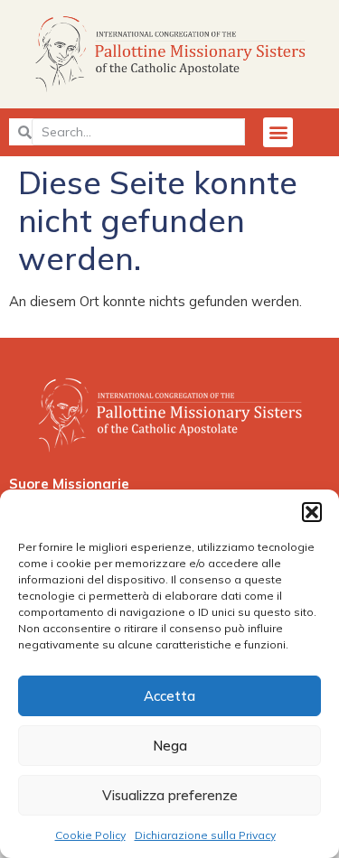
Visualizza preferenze (170, 795)
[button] (312, 512)
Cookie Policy (90, 835)
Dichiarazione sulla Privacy (205, 835)
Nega (170, 745)
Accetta (169, 695)
